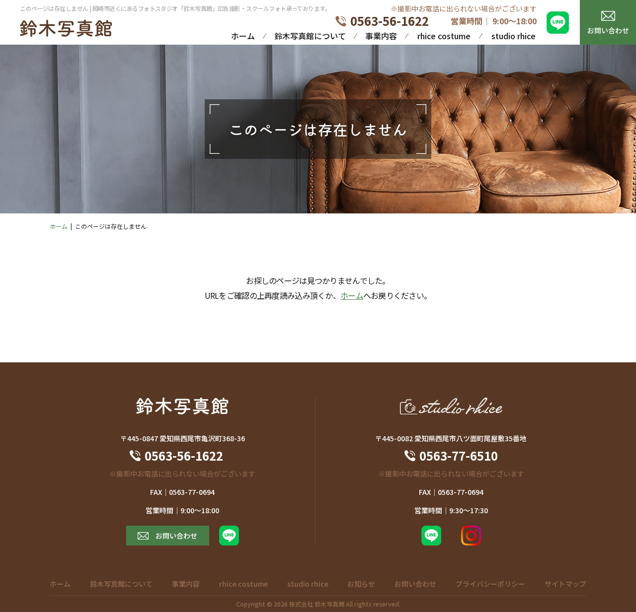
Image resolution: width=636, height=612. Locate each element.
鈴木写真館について (310, 36)
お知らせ (361, 584)
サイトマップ (565, 584)
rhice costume (444, 36)
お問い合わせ (608, 30)
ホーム (243, 36)
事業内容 (381, 36)
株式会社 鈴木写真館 (316, 604)
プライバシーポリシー (490, 584)
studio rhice (513, 36)
